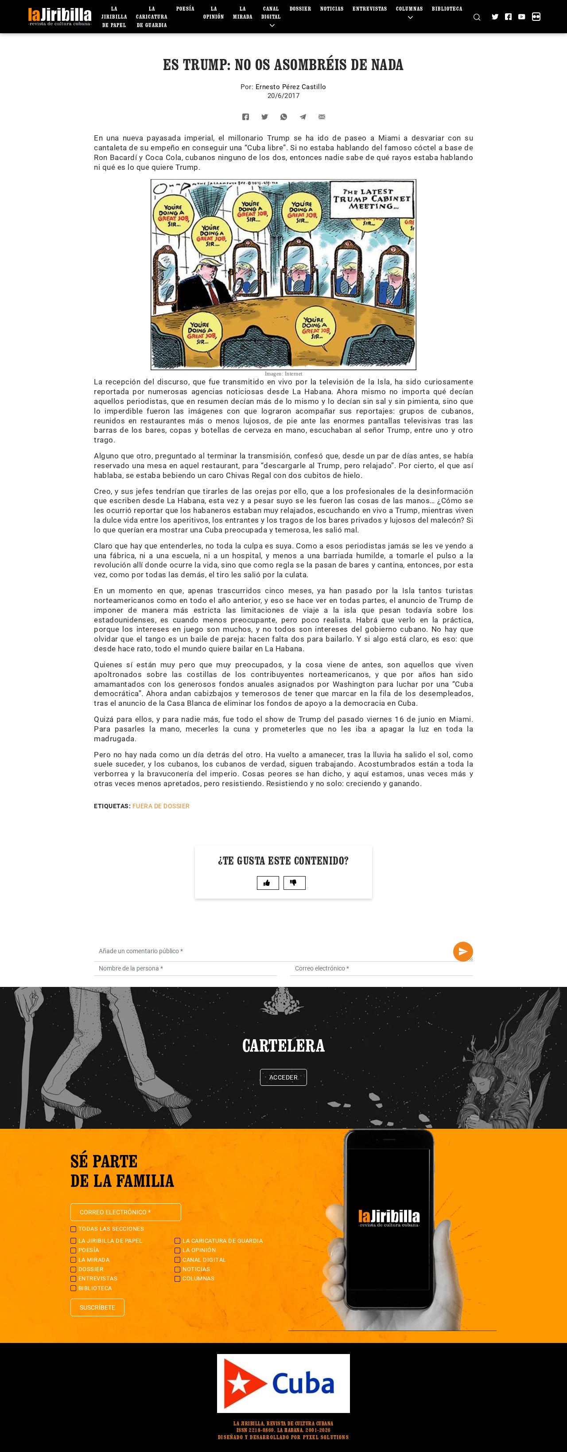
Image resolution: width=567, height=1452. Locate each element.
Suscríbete (97, 1307)
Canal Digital (271, 12)
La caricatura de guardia (151, 16)
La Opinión (199, 1250)
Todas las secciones (111, 1228)
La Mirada (94, 1259)
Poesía (185, 8)
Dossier (300, 8)
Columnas (198, 1278)
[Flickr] (536, 16)
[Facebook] (508, 16)
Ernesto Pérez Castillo (291, 87)
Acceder (283, 1077)
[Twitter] (495, 16)
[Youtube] (521, 16)
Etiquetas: (112, 806)
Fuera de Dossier (161, 806)
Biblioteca (447, 8)
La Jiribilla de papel (114, 16)
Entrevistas (370, 8)
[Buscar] (477, 16)
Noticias (332, 8)
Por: (248, 87)
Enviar (463, 952)
